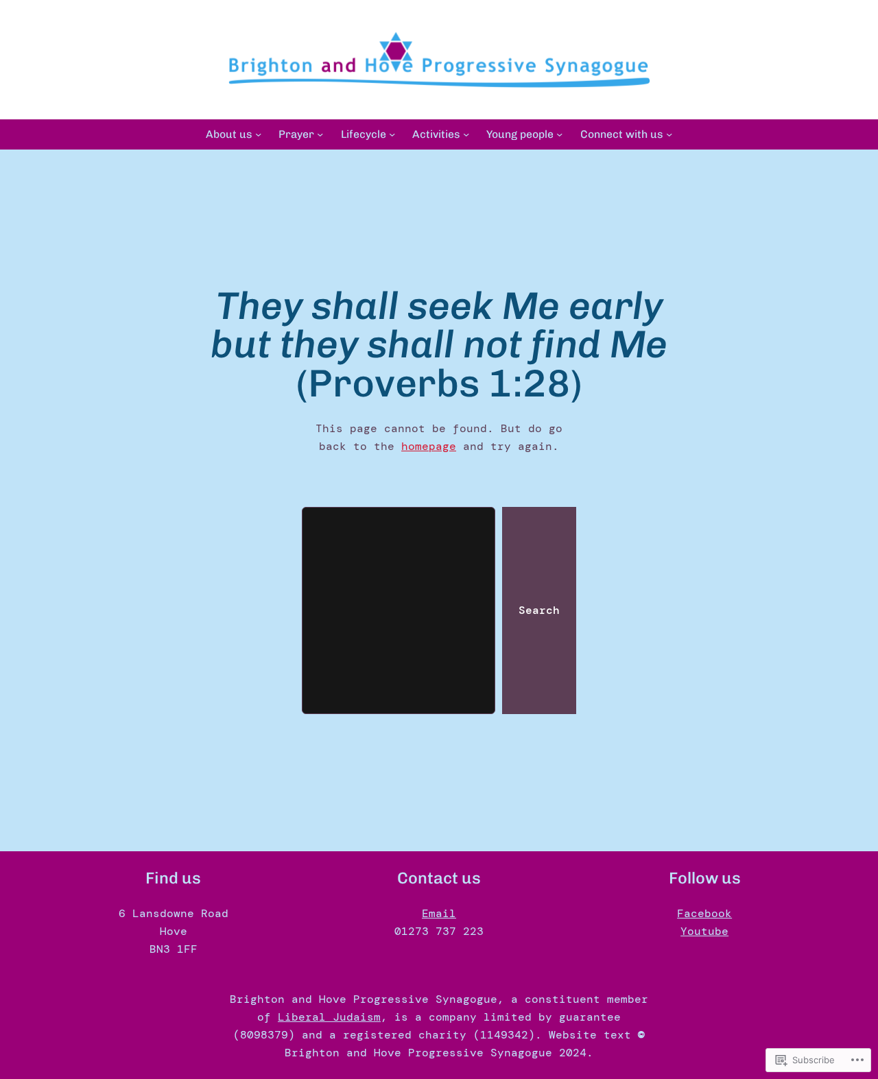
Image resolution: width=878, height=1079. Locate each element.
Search (539, 610)
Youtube (704, 931)
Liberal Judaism (329, 1017)
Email (439, 913)
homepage (428, 446)
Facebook (704, 913)
